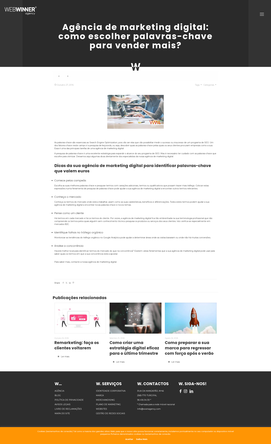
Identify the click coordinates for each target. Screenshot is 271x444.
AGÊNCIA (59, 391)
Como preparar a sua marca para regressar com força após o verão (189, 348)
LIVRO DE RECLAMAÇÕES (68, 409)
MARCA (100, 395)
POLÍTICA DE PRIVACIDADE (69, 400)
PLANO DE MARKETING (108, 404)
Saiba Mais (141, 439)
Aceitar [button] (129, 439)
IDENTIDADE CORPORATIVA (110, 391)
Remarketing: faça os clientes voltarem (76, 345)
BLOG (58, 395)
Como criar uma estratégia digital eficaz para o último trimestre (134, 348)
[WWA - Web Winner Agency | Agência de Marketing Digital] (21, 10)
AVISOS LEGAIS (62, 404)
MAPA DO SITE (62, 413)
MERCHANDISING (105, 400)
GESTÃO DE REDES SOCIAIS (110, 413)
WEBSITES (101, 409)
